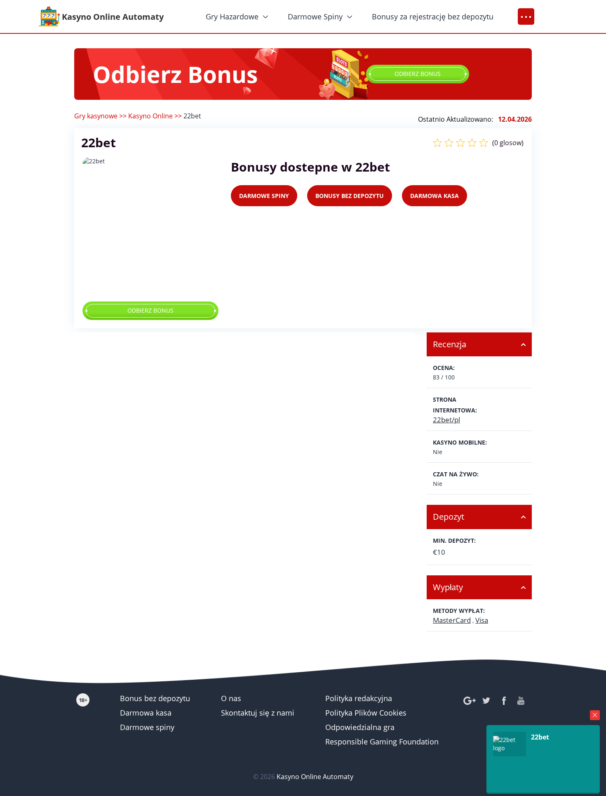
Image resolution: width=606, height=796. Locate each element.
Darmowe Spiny (315, 16)
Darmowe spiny (147, 727)
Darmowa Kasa (434, 196)
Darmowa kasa (145, 713)
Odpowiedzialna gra (360, 727)
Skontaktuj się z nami (257, 713)
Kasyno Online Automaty (315, 776)
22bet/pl (446, 419)
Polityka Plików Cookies (365, 713)
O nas (231, 698)
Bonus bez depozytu (155, 698)
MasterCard (452, 620)
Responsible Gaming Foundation (382, 742)
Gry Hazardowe (232, 16)
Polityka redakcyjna (358, 698)
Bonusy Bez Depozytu (349, 196)
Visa (481, 620)
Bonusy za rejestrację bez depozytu (432, 16)
